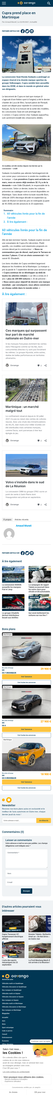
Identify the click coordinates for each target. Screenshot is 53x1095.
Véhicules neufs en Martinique (12, 1003)
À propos (7, 519)
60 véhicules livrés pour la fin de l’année (26, 215)
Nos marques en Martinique (11, 1010)
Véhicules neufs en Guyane (11, 993)
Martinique (7, 634)
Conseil (4, 1034)
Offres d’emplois (7, 1044)
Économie (5, 1041)
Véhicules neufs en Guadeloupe (12, 983)
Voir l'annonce (26, 677)
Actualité (33, 22)
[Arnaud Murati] (9, 533)
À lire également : (17, 221)
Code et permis (7, 1031)
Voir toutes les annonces (27, 682)
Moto (4, 1024)
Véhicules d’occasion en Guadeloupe (14, 987)
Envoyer (26, 891)
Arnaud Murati (24, 525)
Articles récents (22, 519)
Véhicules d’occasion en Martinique (14, 1007)
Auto (3, 1021)
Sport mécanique (8, 1027)
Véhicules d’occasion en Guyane (13, 997)
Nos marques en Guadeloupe (11, 990)
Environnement (7, 1037)
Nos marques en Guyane (10, 1000)
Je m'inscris (43, 820)
